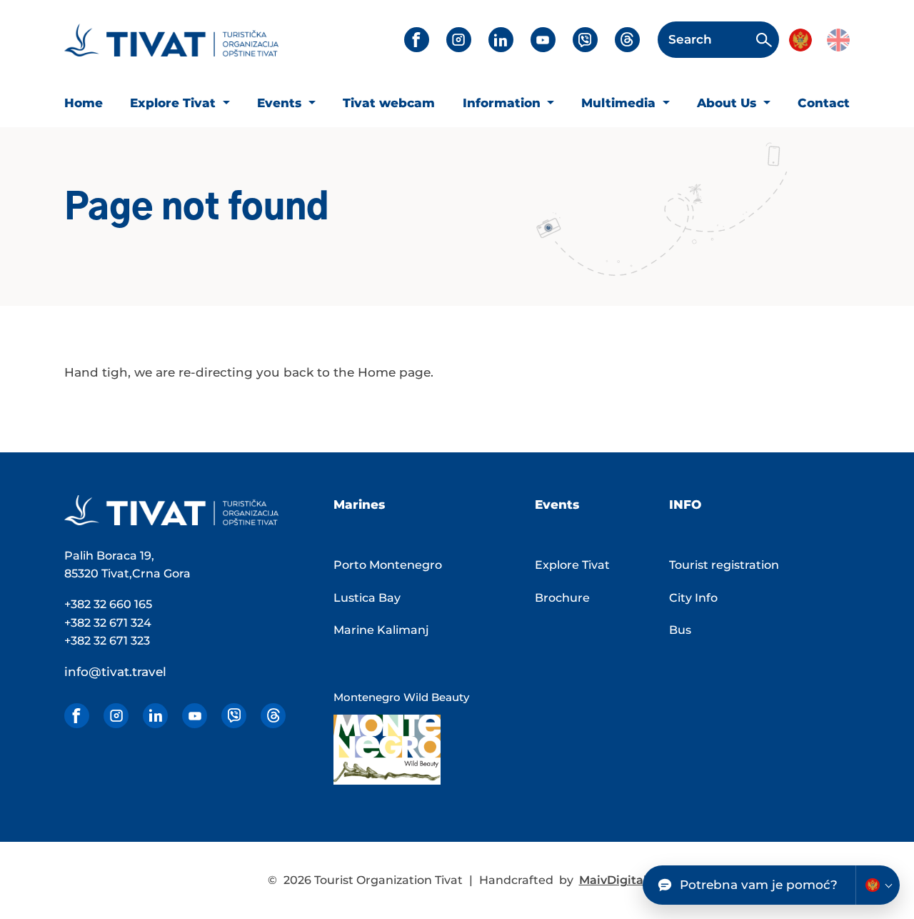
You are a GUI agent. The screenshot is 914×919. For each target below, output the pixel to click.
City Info (693, 598)
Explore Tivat (174, 103)
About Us (728, 103)
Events (281, 103)
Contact (824, 103)
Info (685, 504)
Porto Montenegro (387, 565)
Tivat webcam (389, 103)
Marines (359, 504)
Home (83, 103)
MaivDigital (613, 880)
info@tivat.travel (115, 672)
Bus (680, 630)
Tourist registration (724, 565)
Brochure (562, 598)
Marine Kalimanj (381, 630)
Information (503, 103)
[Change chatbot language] (877, 885)
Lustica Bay (367, 598)
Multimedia (620, 103)
